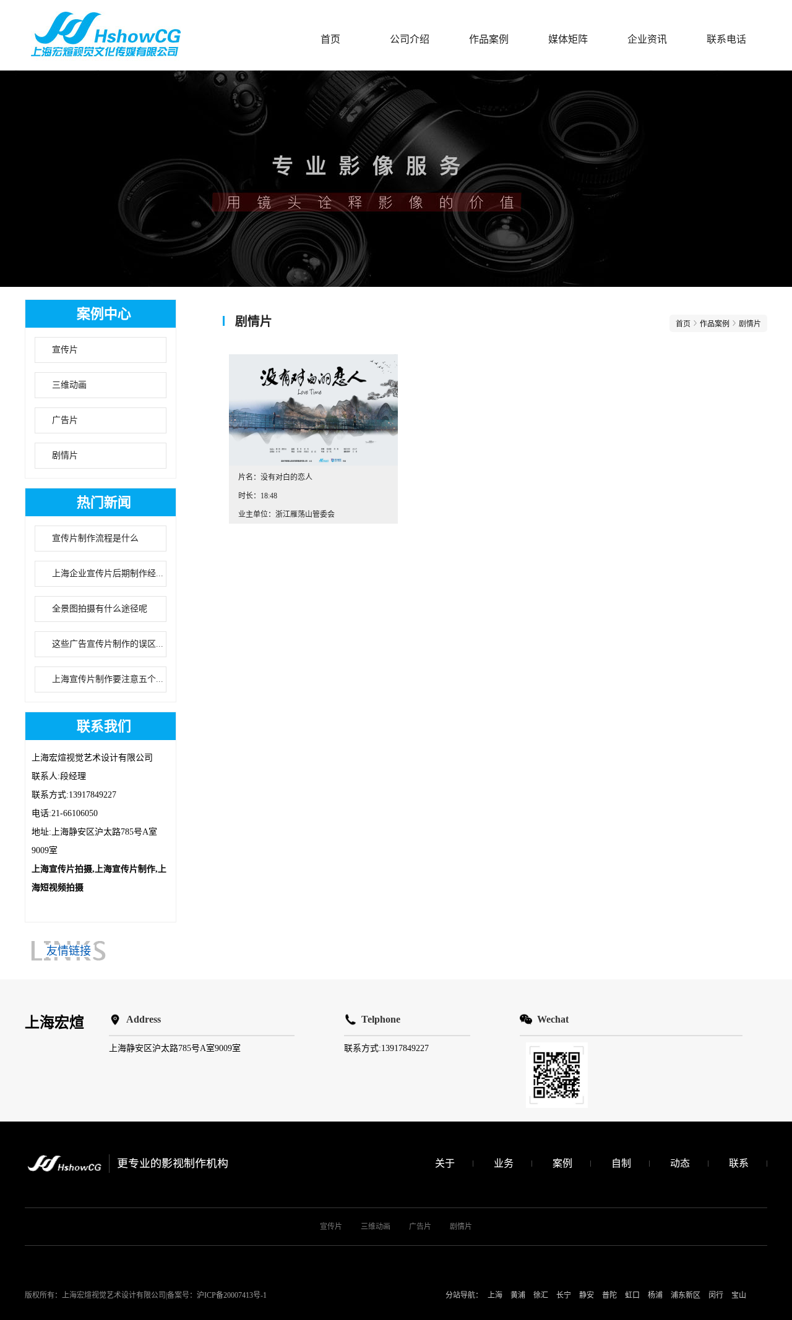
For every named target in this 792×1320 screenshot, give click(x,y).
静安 (586, 1295)
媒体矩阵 (568, 39)
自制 (621, 1163)
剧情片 (65, 455)
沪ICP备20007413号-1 (232, 1295)
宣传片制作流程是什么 (95, 538)
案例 (562, 1163)
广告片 (65, 420)
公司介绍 (409, 39)
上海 (495, 1295)
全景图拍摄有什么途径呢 (99, 608)
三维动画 (69, 385)
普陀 (609, 1295)
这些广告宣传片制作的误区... (107, 644)
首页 (330, 39)
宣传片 (65, 349)
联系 (739, 1163)
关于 (445, 1163)
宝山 (738, 1295)
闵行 (715, 1295)
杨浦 (655, 1295)
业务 (504, 1163)
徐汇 (540, 1295)
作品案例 (489, 39)
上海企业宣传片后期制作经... (107, 573)
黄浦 (517, 1295)
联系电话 (726, 39)
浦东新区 (685, 1295)
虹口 (632, 1295)
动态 (680, 1163)
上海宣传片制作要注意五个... (107, 679)
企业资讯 (647, 39)
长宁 (563, 1295)
